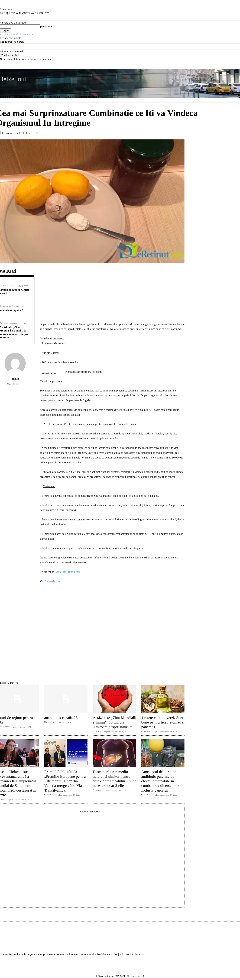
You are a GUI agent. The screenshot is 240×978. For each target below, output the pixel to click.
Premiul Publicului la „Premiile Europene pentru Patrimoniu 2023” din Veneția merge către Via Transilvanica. (65, 780)
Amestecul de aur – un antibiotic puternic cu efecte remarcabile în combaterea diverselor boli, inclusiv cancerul (162, 780)
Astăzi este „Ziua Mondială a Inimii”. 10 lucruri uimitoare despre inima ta (114, 722)
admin (9, 133)
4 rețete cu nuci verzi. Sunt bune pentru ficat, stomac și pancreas (162, 722)
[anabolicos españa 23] (65, 699)
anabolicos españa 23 (61, 717)
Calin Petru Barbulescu (67, 571)
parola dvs (46, 26)
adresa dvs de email (11, 51)
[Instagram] (185, 65)
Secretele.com (52, 581)
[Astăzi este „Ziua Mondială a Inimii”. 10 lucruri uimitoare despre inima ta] (114, 699)
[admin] (15, 363)
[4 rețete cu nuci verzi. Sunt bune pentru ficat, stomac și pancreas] (162, 699)
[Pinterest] (128, 671)
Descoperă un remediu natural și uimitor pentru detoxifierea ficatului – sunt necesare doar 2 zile (114, 778)
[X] (192, 65)
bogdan (107, 732)
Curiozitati (97, 731)
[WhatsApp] (139, 671)
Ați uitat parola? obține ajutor (16, 34)
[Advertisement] (112, 293)
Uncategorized (50, 722)
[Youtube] (199, 65)
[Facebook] (178, 65)
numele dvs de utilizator (13, 22)
